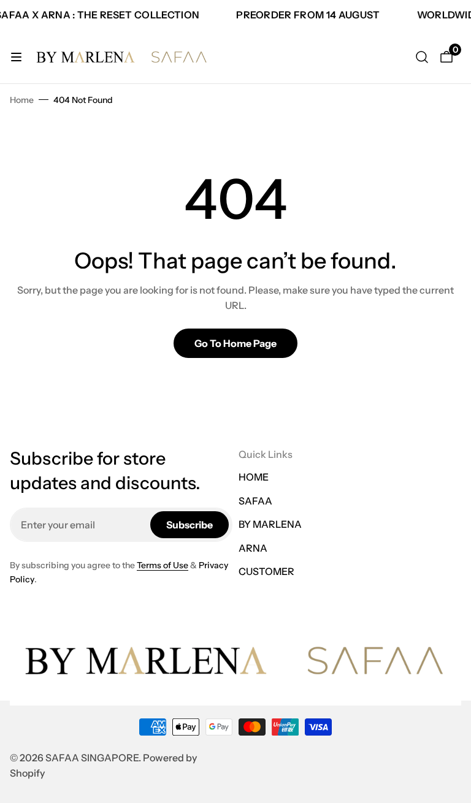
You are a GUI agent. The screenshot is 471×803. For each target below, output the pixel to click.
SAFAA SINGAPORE (92, 758)
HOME (254, 477)
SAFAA (255, 501)
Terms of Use (162, 565)
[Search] (422, 57)
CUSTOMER (266, 571)
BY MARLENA (270, 524)
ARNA (253, 548)
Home (22, 99)
